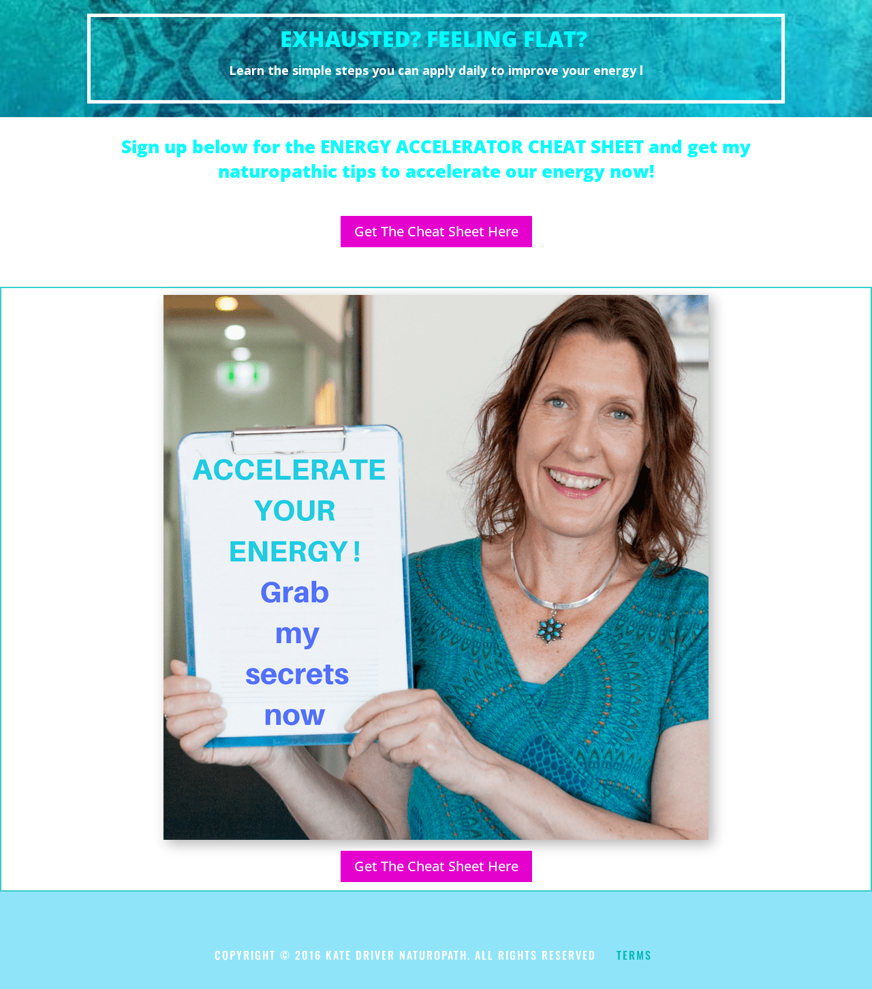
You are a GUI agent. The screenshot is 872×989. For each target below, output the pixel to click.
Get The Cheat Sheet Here (436, 231)
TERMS (634, 955)
